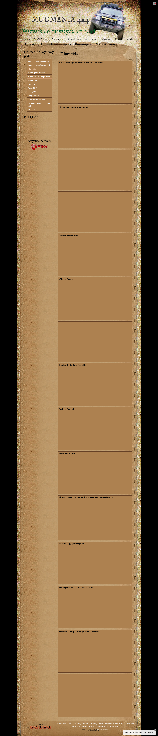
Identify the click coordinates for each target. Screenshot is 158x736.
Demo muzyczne (83, 44)
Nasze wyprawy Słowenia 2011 (39, 65)
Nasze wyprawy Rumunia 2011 (39, 61)
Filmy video (32, 69)
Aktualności (102, 44)
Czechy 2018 (32, 92)
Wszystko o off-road (112, 39)
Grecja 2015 (32, 80)
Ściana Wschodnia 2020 (36, 99)
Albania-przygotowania (36, 72)
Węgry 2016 (32, 84)
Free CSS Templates (102, 729)
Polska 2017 (32, 88)
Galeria (129, 39)
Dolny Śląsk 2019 (34, 95)
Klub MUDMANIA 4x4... (36, 39)
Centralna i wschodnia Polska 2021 (39, 104)
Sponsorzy (57, 39)
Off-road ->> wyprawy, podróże (82, 39)
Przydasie (66, 44)
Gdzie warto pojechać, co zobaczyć (40, 44)
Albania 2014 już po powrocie (39, 76)
